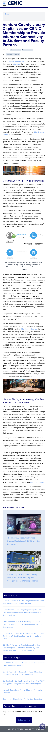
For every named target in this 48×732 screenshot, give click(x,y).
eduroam (9, 54)
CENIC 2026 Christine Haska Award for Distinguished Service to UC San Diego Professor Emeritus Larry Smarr (23, 636)
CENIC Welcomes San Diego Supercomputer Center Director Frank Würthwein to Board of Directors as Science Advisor (23, 612)
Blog (6, 18)
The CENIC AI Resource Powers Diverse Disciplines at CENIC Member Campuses (23, 540)
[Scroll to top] (42, 726)
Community (29, 729)
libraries (16, 54)
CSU (11, 50)
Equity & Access (27, 50)
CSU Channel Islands (28, 329)
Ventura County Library (16, 61)
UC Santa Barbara (37, 482)
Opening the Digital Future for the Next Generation (22, 699)
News (37, 729)
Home (6, 14)
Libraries (17, 50)
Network (19, 729)
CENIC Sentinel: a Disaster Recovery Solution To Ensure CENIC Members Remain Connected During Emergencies (23, 624)
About (11, 729)
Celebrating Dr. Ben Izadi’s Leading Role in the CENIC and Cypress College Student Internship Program (22, 577)
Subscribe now (24, 720)
